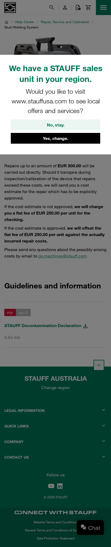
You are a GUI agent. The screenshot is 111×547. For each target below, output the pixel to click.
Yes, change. (55, 138)
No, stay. (55, 125)
